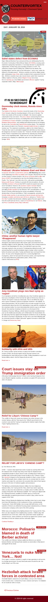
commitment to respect (9, 120)
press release (26, 116)
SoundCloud (29, 200)
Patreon (40, 200)
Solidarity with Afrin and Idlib (17, 349)
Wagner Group (26, 78)
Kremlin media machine (9, 195)
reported (6, 477)
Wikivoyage (19, 81)
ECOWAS (32, 63)
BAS (8, 139)
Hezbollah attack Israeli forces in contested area (23, 574)
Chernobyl (13, 124)
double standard (12, 189)
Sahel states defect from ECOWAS (20, 58)
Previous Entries (12, 590)
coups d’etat (15, 74)
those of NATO (6, 178)
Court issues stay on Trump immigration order (24, 371)
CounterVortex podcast (22, 172)
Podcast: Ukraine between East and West (23, 170)
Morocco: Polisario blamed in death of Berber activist (18, 533)
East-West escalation (18, 174)
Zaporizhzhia (23, 124)
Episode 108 (7, 172)
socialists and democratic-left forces (18, 197)
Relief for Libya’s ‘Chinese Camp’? (20, 415)
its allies (40, 176)
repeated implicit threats (31, 126)
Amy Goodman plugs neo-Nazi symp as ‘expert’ (22, 292)
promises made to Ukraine (29, 185)
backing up (10, 80)
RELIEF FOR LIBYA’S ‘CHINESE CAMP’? (23, 463)
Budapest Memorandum (9, 122)
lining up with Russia (8, 182)
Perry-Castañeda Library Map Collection (16, 202)
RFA (17, 259)
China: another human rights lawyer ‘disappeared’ (21, 237)
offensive (32, 80)
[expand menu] (45, 3)
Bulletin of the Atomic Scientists (14, 111)
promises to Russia (13, 184)
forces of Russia (30, 176)
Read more (8, 360)
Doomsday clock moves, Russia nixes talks (22, 107)
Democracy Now (15, 320)
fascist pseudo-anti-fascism (34, 195)
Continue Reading (8, 521)
